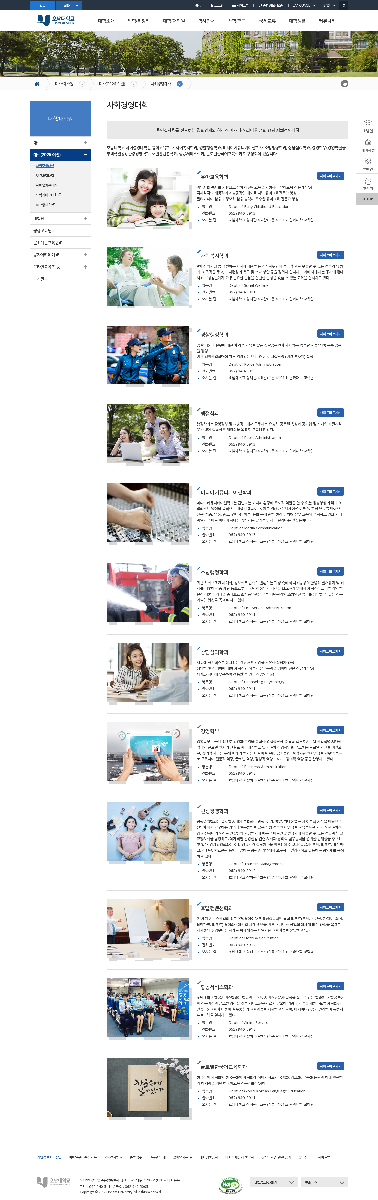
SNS (326, 5)
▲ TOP (368, 199)
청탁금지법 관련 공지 (276, 1157)
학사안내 (206, 20)
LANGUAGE (302, 5)
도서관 (38, 279)
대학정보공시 (209, 1157)
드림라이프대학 (46, 194)
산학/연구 (237, 20)
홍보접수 (136, 1157)
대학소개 (106, 20)
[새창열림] (231, 1186)
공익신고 (304, 1157)
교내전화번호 (113, 1157)
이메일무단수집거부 (83, 1157)
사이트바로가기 (330, 175)
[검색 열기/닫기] (343, 5)
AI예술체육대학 (47, 185)
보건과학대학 (45, 175)
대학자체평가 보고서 (239, 1157)
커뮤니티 (327, 20)
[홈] (40, 83)
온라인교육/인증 (46, 267)
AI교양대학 (43, 204)
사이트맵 (324, 1157)
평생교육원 (42, 230)
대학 (37, 142)
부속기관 (310, 1182)
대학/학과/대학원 (265, 1182)
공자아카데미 (44, 254)
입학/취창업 (139, 20)
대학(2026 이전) (112, 83)
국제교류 (267, 20)
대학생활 (297, 20)
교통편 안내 (157, 1157)
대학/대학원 (174, 20)
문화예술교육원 (46, 242)
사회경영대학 (161, 83)
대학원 (38, 218)
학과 (66, 5)
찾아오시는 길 (182, 1157)
